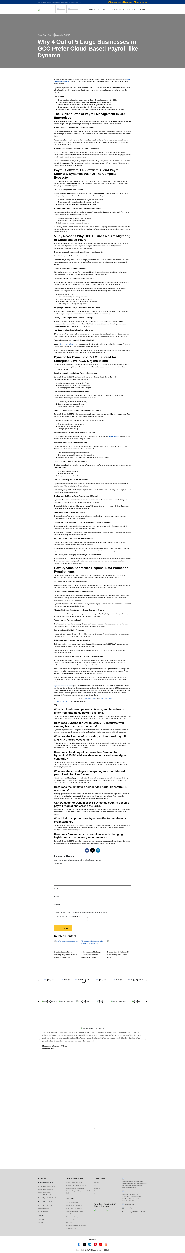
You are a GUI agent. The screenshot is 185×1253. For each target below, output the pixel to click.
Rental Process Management (73, 1217)
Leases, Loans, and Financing (74, 1208)
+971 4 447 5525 (116, 2)
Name (56, 888)
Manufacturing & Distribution (74, 1205)
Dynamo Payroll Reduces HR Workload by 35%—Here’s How (118, 954)
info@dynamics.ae (61, 701)
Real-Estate (69, 1222)
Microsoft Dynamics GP (44, 1192)
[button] (87, 850)
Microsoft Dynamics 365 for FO (46, 1186)
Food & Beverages (71, 1228)
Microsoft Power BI (43, 1211)
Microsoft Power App (43, 1208)
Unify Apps (41, 1219)
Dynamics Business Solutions (63, 686)
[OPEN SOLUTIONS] (107, 9)
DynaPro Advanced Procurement (75, 1188)
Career (96, 1194)
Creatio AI (40, 1222)
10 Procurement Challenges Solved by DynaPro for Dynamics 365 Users (91, 954)
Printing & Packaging (72, 1202)
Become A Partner (141, 2)
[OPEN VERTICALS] (135, 9)
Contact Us (128, 2)
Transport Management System (74, 1211)
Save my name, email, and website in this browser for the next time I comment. (82, 912)
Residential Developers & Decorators (76, 1225)
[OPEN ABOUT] (94, 9)
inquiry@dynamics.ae (131, 1208)
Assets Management (71, 1214)
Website (57, 904)
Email (56, 896)
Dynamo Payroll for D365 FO (74, 1182)
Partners (96, 1191)
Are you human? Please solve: (64, 916)
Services (96, 1182)
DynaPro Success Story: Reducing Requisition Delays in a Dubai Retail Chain (65, 954)
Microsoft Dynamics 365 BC (45, 1189)
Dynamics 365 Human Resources (47, 1195)
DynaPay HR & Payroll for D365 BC (76, 1185)
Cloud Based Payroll (46, 35)
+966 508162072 (106, 699)
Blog (95, 1185)
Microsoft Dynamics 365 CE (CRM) (47, 1198)
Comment (58, 863)
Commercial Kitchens (72, 1220)
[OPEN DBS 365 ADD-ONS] (123, 9)
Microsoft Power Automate (45, 1206)
